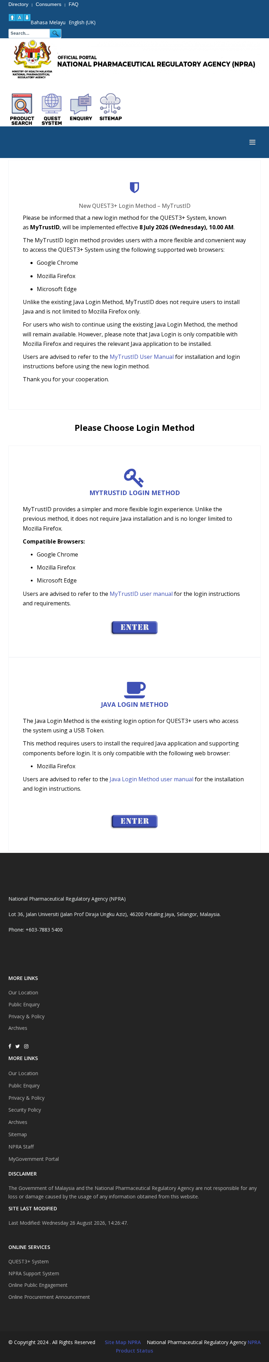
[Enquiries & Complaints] (81, 109)
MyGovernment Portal (33, 1159)
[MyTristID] (134, 628)
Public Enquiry (24, 1004)
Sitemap (17, 1134)
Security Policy (24, 1109)
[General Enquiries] (134, 821)
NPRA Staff (21, 1146)
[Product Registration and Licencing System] (52, 109)
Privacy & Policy (26, 1016)
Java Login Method (134, 704)
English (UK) (82, 22)
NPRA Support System (33, 1273)
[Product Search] (22, 109)
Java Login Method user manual (152, 779)
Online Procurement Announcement (49, 1297)
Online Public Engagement (38, 1285)
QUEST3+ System (28, 1261)
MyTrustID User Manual (142, 357)
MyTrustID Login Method (134, 492)
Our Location (23, 992)
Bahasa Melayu (47, 22)
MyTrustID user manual (140, 594)
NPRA (254, 1342)
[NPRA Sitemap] (111, 109)
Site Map (115, 1342)
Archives (17, 1028)
